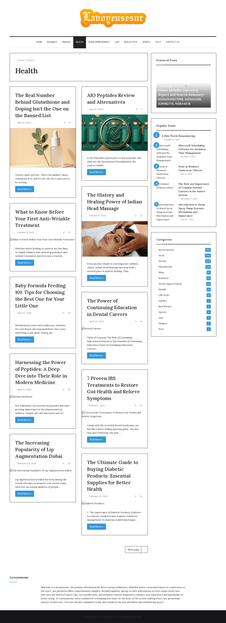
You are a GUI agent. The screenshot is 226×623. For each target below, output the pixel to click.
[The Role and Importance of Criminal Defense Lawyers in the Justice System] (166, 188)
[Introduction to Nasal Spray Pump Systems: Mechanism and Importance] (166, 212)
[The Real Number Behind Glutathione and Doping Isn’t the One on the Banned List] (43, 148)
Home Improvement (99, 42)
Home (39, 42)
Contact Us (172, 42)
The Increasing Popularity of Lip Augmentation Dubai (38, 449)
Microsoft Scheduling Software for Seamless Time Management (192, 149)
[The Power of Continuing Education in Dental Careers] (115, 328)
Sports (146, 42)
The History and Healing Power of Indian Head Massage (114, 201)
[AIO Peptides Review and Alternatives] (115, 133)
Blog (161, 272)
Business (52, 42)
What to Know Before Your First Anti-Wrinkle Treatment (42, 218)
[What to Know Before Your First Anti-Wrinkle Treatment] (43, 239)
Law (117, 42)
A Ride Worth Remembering (178, 136)
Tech (158, 42)
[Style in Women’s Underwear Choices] (166, 172)
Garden (163, 300)
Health (80, 42)
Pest (161, 329)
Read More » (24, 189)
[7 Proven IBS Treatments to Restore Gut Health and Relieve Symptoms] (115, 414)
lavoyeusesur (166, 249)
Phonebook (165, 266)
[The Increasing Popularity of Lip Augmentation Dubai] (43, 470)
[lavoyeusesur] (113, 18)
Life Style (164, 295)
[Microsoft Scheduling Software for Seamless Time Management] (166, 153)
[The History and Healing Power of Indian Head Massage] (115, 239)
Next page (133, 549)
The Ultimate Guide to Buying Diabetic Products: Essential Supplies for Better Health (112, 475)
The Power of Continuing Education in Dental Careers (112, 307)
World (162, 261)
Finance (66, 42)
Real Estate (130, 42)
